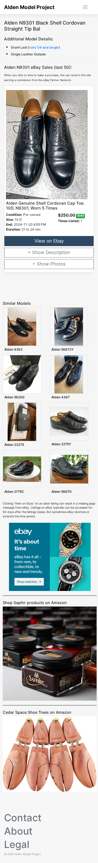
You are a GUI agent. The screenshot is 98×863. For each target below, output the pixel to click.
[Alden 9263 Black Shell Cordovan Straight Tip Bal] (22, 326)
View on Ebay (49, 241)
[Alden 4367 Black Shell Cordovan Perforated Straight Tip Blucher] (68, 374)
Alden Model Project (29, 7)
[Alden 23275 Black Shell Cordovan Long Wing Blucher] (22, 421)
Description (58, 252)
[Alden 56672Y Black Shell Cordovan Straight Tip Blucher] (68, 326)
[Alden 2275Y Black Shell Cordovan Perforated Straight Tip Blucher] (69, 421)
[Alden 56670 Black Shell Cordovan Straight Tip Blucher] (69, 469)
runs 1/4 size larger (44, 47)
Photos (58, 264)
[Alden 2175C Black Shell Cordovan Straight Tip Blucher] (22, 469)
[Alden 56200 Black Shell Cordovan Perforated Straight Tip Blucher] (22, 374)
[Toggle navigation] (85, 7)
